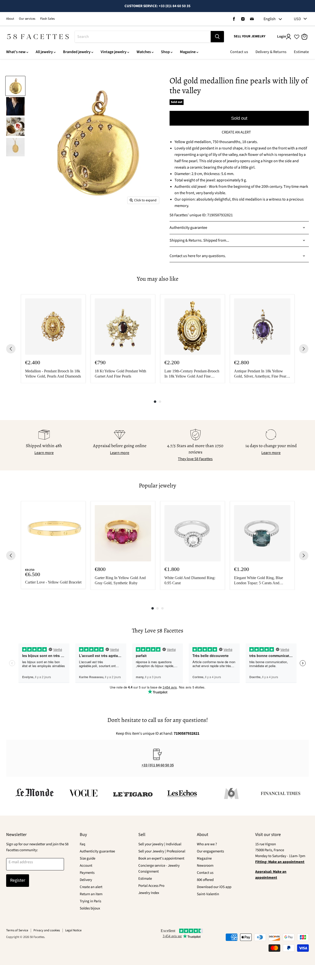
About (10, 19)
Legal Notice (73, 930)
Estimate (301, 52)
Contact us (239, 52)
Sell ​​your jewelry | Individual (159, 844)
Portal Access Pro (151, 885)
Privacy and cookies (46, 930)
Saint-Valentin (208, 894)
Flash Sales (47, 19)
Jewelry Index (148, 892)
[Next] (303, 348)
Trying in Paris (90, 901)
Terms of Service (17, 930)
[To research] (217, 36)
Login (281, 36)
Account (86, 865)
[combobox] (143, 36)
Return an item (91, 894)
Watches (144, 52)
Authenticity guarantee (97, 851)
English (270, 19)
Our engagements (210, 851)
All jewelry (44, 52)
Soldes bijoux (90, 908)
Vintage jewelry (113, 52)
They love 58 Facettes (195, 459)
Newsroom (205, 865)
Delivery (86, 879)
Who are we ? (207, 844)
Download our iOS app (214, 887)
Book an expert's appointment (161, 858)
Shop (165, 52)
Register (17, 880)
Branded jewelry (77, 52)
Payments (87, 872)
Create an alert (91, 887)
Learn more (44, 452)
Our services (27, 19)
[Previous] (11, 348)
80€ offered (205, 879)
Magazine (188, 52)
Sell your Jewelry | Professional (161, 851)
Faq (82, 844)
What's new (16, 52)
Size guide (87, 858)
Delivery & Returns (270, 52)
